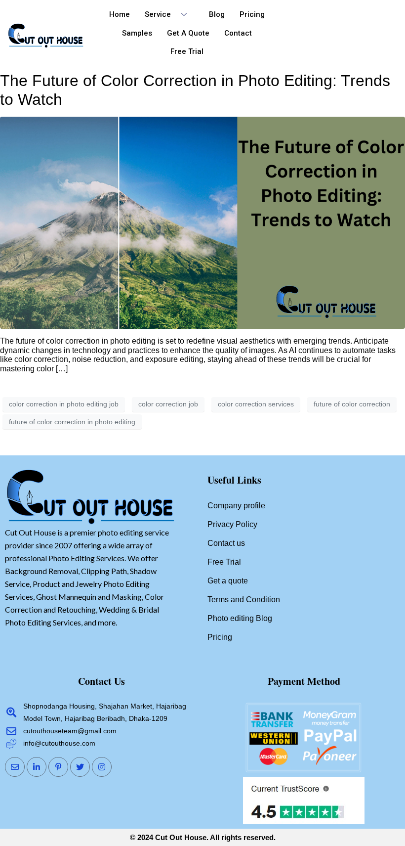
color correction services (256, 404)
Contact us (226, 543)
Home (119, 14)
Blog (217, 14)
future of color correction (352, 404)
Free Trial (186, 51)
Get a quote (188, 33)
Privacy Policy (232, 524)
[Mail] (15, 767)
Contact (238, 33)
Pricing (252, 14)
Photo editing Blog (239, 618)
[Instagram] (102, 767)
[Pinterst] (58, 767)
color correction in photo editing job (64, 404)
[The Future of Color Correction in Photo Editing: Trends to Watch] (202, 222)
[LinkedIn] (36, 767)
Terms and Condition (243, 599)
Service (158, 14)
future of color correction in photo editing (72, 422)
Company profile (236, 505)
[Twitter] (80, 767)
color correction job (168, 404)
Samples (137, 33)
